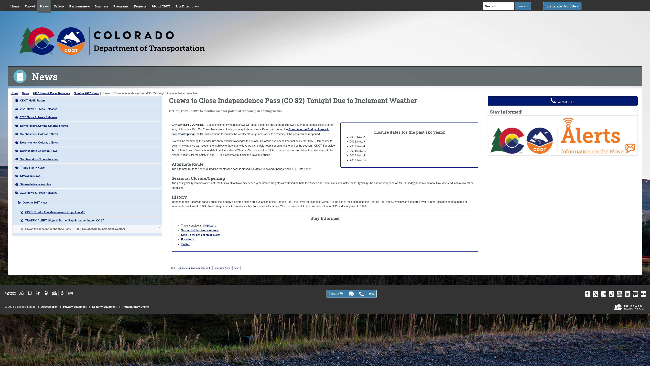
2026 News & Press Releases (38, 109)
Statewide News (29, 176)
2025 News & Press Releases (38, 117)
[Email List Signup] (635, 294)
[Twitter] (596, 294)
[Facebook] (588, 294)
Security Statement (104, 306)
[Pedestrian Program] (62, 293)
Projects (140, 6)
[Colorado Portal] (629, 306)
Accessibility (49, 306)
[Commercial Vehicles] (71, 293)
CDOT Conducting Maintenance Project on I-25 (55, 212)
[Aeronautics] (38, 293)
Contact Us (336, 293)
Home (14, 6)
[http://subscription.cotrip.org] (562, 135)
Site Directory (186, 6)
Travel (30, 6)
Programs (121, 6)
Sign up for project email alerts (200, 234)
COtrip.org (209, 225)
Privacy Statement (74, 306)
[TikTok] (612, 294)
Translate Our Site (561, 6)
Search (522, 6)
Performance (79, 6)
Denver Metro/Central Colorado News (43, 125)
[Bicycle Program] (22, 293)
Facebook (187, 239)
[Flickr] (643, 294)
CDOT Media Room (32, 100)
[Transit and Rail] (30, 293)
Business (101, 6)
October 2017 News (86, 93)
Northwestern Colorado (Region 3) (194, 268)
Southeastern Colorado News (38, 134)
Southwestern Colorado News (39, 159)
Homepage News (222, 268)
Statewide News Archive (35, 184)
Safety (59, 6)
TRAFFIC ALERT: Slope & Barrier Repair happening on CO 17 (64, 220)
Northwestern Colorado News (38, 142)
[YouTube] (619, 294)
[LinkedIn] (627, 294)
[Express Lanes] (10, 293)
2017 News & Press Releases (51, 93)
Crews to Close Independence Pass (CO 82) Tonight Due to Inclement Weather (75, 229)
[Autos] (54, 293)
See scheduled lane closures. (200, 230)
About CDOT (160, 6)
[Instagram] (604, 294)
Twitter (185, 244)
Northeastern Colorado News (38, 150)
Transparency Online (135, 306)
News (44, 6)
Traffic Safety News (32, 167)
